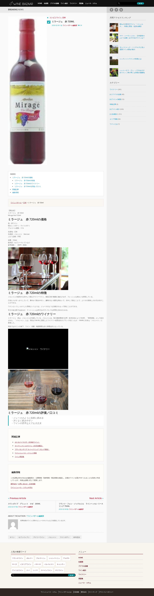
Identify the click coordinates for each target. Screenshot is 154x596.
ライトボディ (65, 537)
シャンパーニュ (54, 558)
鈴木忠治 (77, 537)
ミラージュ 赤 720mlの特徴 (25, 180)
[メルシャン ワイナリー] (38, 390)
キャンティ (61, 564)
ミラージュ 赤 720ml (63, 21)
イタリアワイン (25, 564)
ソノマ (35, 570)
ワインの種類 (116, 99)
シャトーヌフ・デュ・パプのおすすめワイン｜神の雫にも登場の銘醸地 (132, 71)
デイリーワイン (38, 537)
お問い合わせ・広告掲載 (26, 484)
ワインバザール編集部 (70, 25)
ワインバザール (16, 203)
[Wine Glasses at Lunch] (38, 268)
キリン (12, 537)
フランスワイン (17, 558)
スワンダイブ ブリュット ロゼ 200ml (24, 504)
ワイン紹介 (64, 3)
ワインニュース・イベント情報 (26, 453)
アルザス (66, 558)
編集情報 (15, 192)
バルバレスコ (49, 564)
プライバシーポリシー (106, 592)
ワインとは (114, 124)
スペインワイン (46, 570)
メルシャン (52, 537)
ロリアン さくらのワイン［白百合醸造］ (29, 446)
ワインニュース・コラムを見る (21, 487)
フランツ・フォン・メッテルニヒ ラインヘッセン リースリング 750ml (81, 505)
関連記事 (15, 189)
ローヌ (14, 564)
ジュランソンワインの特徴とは (130, 59)
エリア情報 (114, 119)
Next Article (96, 498)
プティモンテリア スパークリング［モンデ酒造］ (32, 449)
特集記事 (113, 104)
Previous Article (17, 498)
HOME (40, 3)
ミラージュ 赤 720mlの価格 (22, 177)
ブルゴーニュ (40, 558)
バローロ (38, 564)
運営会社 (14, 484)
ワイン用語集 (19, 457)
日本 (64, 17)
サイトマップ (92, 592)
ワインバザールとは (64, 592)
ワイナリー (73, 3)
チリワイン (59, 570)
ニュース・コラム (91, 3)
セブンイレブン (24, 537)
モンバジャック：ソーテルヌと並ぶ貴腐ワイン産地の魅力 (132, 48)
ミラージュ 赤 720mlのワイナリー (27, 183)
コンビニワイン (55, 17)
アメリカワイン (17, 570)
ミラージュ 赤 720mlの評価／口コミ (28, 186)
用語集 (81, 3)
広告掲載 (76, 592)
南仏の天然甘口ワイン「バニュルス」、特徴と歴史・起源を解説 (131, 25)
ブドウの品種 (54, 3)
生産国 (46, 3)
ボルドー (29, 558)
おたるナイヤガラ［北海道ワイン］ (27, 442)
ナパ (28, 570)
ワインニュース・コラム (49, 592)
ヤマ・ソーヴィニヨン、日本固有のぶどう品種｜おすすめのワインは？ (132, 37)
